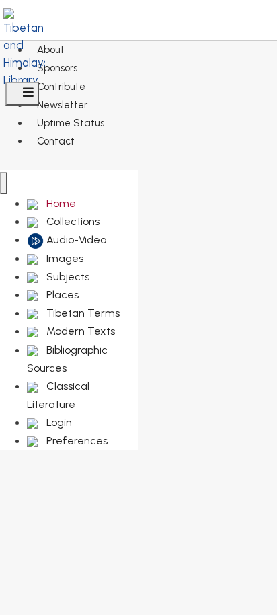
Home (60, 203)
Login (58, 422)
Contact (56, 141)
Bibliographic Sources (67, 358)
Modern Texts (79, 331)
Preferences (76, 440)
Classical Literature (58, 395)
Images (63, 258)
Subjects (66, 276)
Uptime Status (70, 123)
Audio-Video (75, 239)
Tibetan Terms (82, 312)
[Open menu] (22, 94)
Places (61, 294)
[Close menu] (3, 183)
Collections (72, 221)
